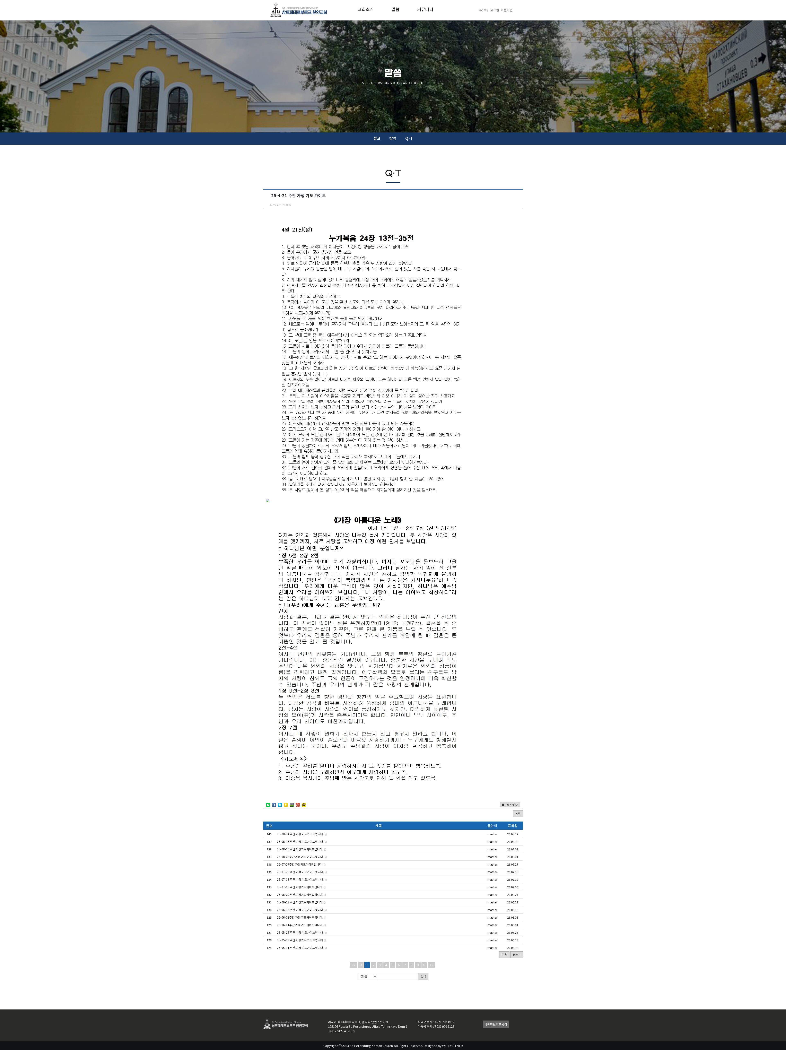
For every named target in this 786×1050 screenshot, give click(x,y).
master (492, 834)
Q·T (409, 138)
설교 (376, 138)
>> (431, 964)
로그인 (494, 10)
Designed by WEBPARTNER (443, 1045)
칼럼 (392, 138)
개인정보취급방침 (495, 1024)
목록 (517, 814)
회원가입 (507, 10)
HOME (483, 10)
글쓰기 (516, 954)
